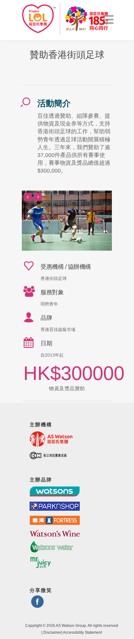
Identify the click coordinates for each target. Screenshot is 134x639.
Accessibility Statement (82, 632)
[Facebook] (37, 605)
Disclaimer (52, 632)
